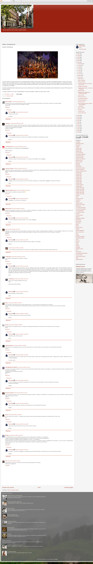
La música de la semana (81, 209)
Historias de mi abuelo (80, 204)
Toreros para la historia (80, 256)
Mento (6, 302)
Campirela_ (7, 123)
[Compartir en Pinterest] (21, 94)
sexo (77, 250)
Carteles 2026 (79, 151)
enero (79, 77)
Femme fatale (78, 172)
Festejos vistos (79, 186)
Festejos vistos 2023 (80, 189)
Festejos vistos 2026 (80, 193)
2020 (78, 115)
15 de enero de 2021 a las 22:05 (16, 247)
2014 (78, 125)
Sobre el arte (80, 78)
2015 (78, 123)
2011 (78, 130)
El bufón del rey (81, 111)
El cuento (80, 109)
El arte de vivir (79, 166)
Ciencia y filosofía (81, 81)
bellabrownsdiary (9, 345)
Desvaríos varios (79, 160)
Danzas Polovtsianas (82, 100)
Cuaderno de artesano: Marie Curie (14, 501)
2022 (78, 60)
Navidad (77, 228)
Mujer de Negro (8, 101)
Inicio (39, 487)
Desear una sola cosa (6, 540)
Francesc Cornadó (9, 168)
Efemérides (78, 164)
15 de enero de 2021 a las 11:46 (20, 168)
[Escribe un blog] (18, 94)
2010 (78, 132)
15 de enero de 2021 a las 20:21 (21, 313)
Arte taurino (78, 145)
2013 (78, 127)
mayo (79, 70)
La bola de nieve (81, 101)
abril (79, 72)
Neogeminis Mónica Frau (10, 190)
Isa (6, 229)
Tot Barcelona (8, 256)
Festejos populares (80, 184)
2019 (78, 117)
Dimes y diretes (79, 161)
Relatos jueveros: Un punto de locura (14, 495)
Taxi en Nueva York (82, 112)
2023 (78, 58)
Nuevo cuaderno (81, 107)
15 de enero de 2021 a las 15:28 (18, 256)
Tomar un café (81, 95)
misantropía (78, 222)
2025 (78, 55)
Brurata (6, 324)
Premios (77, 245)
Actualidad (78, 142)
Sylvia (6, 414)
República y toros (79, 248)
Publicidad (78, 247)
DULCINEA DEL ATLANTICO (11, 367)
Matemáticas (78, 219)
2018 (78, 118)
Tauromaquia (78, 251)
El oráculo (9, 534)
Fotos (77, 196)
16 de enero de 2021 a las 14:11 (20, 392)
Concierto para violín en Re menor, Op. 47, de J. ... (85, 84)
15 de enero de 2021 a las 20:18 (21, 179)
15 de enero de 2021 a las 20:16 (21, 157)
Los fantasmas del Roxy (83, 98)
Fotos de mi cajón (79, 198)
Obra (77, 233)
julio (79, 67)
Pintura (77, 242)
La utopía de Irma (9, 146)
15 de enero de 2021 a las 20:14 (21, 112)
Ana (6, 460)
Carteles (77, 146)
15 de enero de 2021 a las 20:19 (21, 198)
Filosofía (77, 195)
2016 (78, 122)
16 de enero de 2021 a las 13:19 (21, 278)
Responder (7, 107)
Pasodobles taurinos (80, 238)
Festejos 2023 (79, 178)
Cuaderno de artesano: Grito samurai (14, 545)
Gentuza (77, 201)
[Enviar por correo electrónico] (16, 94)
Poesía (77, 244)
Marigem (7, 435)
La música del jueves (80, 212)
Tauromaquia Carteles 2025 (81, 253)
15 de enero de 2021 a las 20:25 (15, 324)
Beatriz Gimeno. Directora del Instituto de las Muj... (84, 93)
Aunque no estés (10, 508)
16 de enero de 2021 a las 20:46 (21, 380)
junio (79, 68)
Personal (77, 241)
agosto (79, 65)
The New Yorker (79, 254)
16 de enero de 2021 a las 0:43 (24, 367)
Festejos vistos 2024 (80, 190)
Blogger (56, 559)
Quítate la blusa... (81, 90)
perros (77, 239)
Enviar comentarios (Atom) (13, 490)
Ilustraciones (78, 206)
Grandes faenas (79, 203)
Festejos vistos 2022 (80, 187)
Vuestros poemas (10, 527)
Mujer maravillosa (81, 80)
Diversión (78, 163)
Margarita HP (8, 208)
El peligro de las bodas (82, 86)
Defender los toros (80, 266)
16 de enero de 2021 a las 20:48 (21, 403)
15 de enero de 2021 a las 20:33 (21, 334)
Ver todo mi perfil (82, 49)
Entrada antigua (68, 487)
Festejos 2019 (79, 174)
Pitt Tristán (10, 112)
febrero (79, 75)
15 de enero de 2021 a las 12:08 (23, 190)
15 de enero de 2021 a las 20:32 (21, 266)
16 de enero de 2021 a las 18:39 (14, 414)
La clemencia (80, 106)
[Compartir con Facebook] (20, 94)
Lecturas (77, 213)
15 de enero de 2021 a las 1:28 (17, 123)
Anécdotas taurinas (80, 143)
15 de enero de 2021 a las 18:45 (15, 302)
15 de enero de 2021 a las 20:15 (21, 135)
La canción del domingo (80, 207)
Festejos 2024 (79, 180)
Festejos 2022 (79, 177)
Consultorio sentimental (80, 154)
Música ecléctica (10, 95)
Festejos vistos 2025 (80, 192)
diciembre (80, 63)
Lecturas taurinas (79, 215)
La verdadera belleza (11, 551)
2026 (78, 53)
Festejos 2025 (79, 181)
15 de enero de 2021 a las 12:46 (17, 208)
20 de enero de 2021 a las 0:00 (13, 460)
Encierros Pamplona (80, 169)
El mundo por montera (80, 167)
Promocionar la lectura (11, 521)
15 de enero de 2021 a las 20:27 (19, 345)
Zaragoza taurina (79, 259)
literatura (77, 216)
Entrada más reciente (8, 487)
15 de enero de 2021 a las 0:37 (19, 101)
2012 (78, 128)
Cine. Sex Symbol (79, 152)
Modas (77, 224)
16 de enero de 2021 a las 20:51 (21, 291)
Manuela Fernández (9, 392)
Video (77, 257)
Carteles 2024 (79, 148)
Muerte (77, 225)
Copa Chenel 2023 (79, 155)
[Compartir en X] (19, 94)
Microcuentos (78, 221)
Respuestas (9, 109)
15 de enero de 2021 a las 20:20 (21, 239)
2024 (78, 57)
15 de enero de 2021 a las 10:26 (19, 146)
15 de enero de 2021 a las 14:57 (13, 229)
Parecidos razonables (80, 236)
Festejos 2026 (79, 183)
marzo (79, 73)
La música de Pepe (80, 210)
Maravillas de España (80, 218)
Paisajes (77, 235)
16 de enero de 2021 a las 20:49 (21, 424)
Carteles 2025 (79, 149)
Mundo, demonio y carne (12, 514)
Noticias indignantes (80, 230)
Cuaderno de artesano (80, 158)
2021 (78, 62)
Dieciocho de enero (82, 96)
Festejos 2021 (79, 175)
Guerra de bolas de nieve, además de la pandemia (85, 104)
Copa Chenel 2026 (79, 157)
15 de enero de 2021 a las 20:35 (21, 354)
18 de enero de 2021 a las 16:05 (15, 435)
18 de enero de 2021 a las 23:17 (21, 449)
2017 (78, 120)
